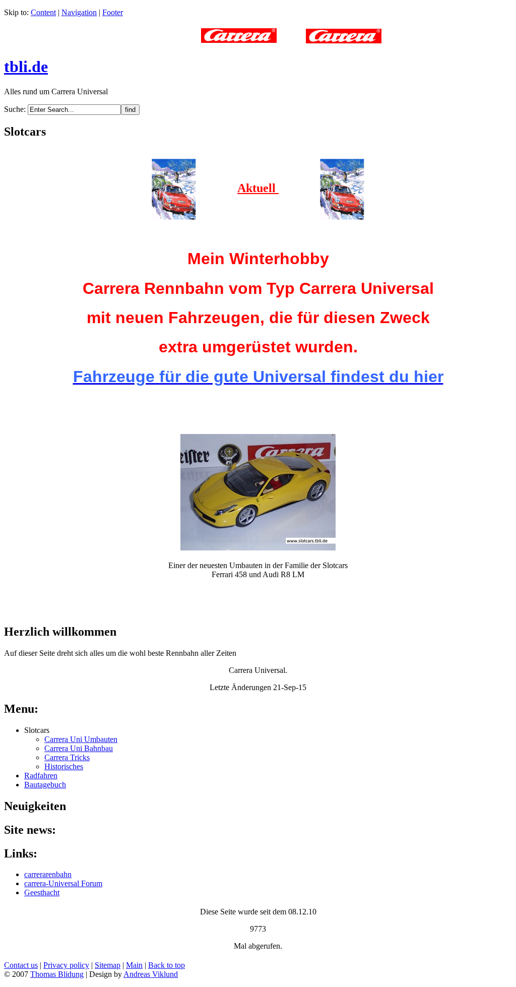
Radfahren (40, 775)
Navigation (79, 12)
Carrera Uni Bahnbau (78, 748)
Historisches (63, 766)
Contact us (21, 965)
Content (43, 12)
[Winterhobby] (173, 188)
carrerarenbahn (48, 874)
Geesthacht (41, 892)
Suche (14, 109)
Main (134, 965)
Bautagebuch (45, 784)
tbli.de (26, 66)
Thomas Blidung (57, 974)
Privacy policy (66, 965)
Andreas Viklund (150, 974)
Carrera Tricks (67, 757)
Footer (112, 12)
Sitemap (107, 965)
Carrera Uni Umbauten (80, 739)
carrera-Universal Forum (63, 883)
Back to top (166, 965)
